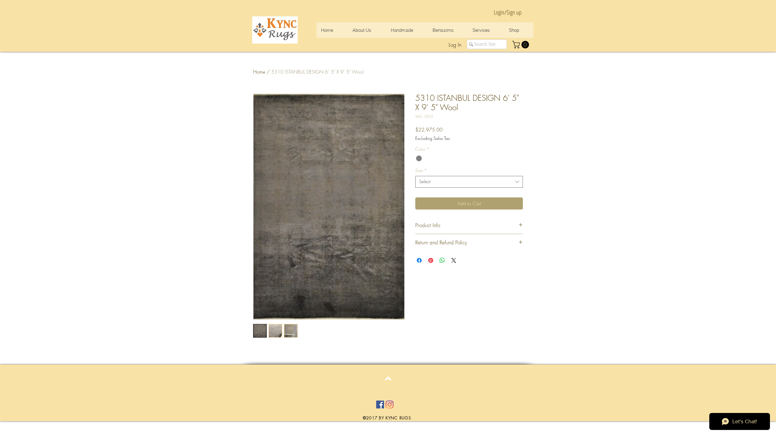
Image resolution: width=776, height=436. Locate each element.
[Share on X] (453, 260)
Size (421, 170)
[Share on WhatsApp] (442, 260)
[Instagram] (389, 404)
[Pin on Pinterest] (430, 260)
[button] (521, 44)
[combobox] (469, 182)
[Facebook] (380, 404)
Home (259, 71)
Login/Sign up (508, 12)
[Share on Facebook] (419, 260)
